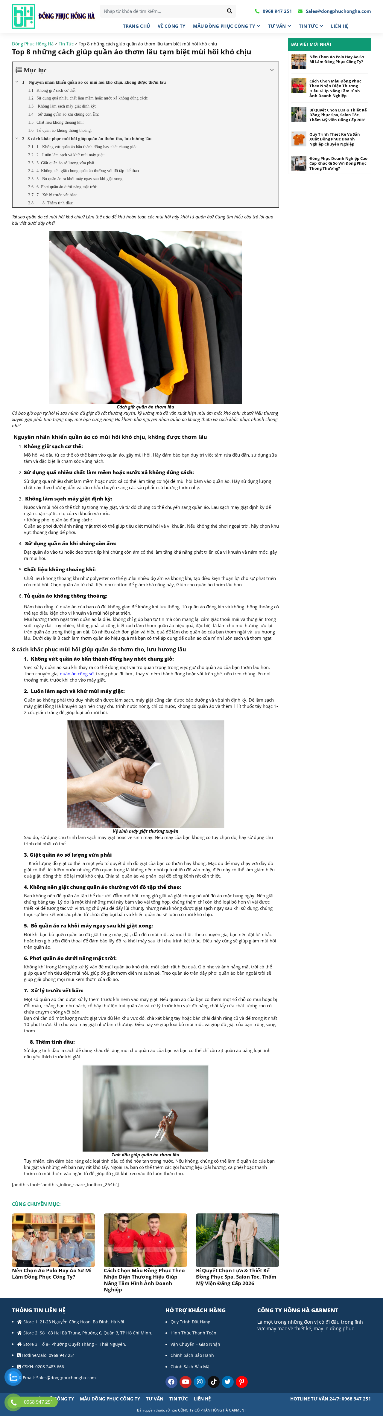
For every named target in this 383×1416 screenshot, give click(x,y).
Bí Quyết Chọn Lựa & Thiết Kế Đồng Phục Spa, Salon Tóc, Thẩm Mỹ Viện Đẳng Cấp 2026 (236, 1277)
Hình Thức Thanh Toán (193, 1333)
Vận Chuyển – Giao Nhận (195, 1344)
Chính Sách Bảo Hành (192, 1355)
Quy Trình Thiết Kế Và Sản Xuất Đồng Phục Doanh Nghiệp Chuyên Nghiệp (334, 139)
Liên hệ (339, 26)
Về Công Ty (171, 26)
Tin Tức (308, 26)
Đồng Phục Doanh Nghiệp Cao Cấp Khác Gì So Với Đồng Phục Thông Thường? (338, 163)
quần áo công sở (76, 673)
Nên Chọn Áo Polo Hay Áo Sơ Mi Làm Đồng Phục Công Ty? (52, 1273)
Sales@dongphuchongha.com (338, 11)
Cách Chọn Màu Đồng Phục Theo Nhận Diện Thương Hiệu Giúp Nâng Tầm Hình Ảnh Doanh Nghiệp (144, 1280)
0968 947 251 (277, 11)
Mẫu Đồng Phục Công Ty (224, 26)
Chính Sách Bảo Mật (191, 1366)
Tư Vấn (277, 26)
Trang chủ (136, 26)
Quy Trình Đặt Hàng (190, 1322)
